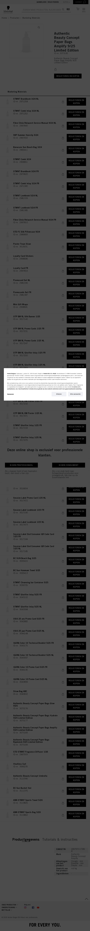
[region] (45, 384)
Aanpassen (10, 394)
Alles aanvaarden (75, 394)
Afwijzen (59, 394)
